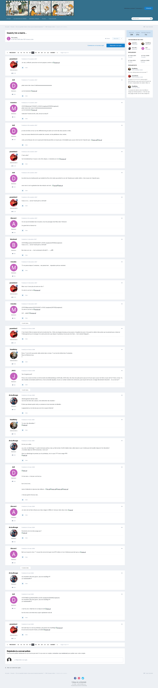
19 (38, 52)
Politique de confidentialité (79, 682)
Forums (44, 18)
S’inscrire (148, 8)
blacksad (13, 239)
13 (21, 52)
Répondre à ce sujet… (22, 660)
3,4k (14, 94)
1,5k (14, 253)
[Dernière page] (57, 53)
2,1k (14, 117)
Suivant (52, 52)
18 (35, 52)
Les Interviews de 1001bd (19, 18)
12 (18, 52)
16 (29, 52)
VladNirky (13, 349)
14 (24, 52)
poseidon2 (13, 59)
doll (13, 80)
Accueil (9, 18)
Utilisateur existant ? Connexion (133, 8)
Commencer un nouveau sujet (96, 45)
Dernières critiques (34, 18)
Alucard (13, 218)
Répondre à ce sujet (115, 45)
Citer (26, 67)
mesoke (13, 262)
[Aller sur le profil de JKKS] (13, 376)
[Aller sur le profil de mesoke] (13, 267)
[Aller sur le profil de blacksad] (13, 245)
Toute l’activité (52, 18)
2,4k (14, 232)
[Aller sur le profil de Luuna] (8, 38)
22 (48, 52)
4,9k (14, 409)
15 (26, 52)
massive (13, 102)
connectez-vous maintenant (59, 653)
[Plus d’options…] (122, 59)
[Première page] (7, 53)
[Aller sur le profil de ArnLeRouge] (13, 401)
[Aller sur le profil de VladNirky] (13, 355)
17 (32, 52)
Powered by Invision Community (79, 685)
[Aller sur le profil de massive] (13, 108)
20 (42, 52)
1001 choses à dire (28, 39)
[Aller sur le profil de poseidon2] (13, 64)
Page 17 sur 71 (64, 52)
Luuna (15, 37)
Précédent (12, 52)
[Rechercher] (151, 18)
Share (108, 38)
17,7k (14, 364)
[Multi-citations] (23, 68)
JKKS (13, 370)
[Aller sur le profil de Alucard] (13, 224)
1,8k (14, 385)
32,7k (14, 73)
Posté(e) (29, 59)
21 (45, 52)
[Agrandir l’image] (56, 62)
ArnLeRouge (13, 395)
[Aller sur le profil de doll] (13, 85)
